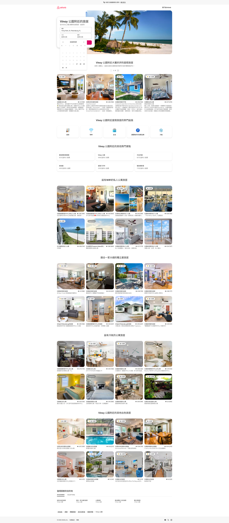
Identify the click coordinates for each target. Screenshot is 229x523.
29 (84, 64)
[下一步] (118, 70)
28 (80, 64)
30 (63, 68)
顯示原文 (123, 2)
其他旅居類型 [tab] (61, 495)
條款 (77, 520)
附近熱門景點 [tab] (71, 495)
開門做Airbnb (166, 7)
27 (77, 64)
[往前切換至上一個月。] (63, 42)
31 (66, 68)
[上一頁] (111, 70)
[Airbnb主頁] (61, 7)
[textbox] (67, 37)
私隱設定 (72, 520)
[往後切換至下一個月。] (83, 42)
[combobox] (75, 31)
